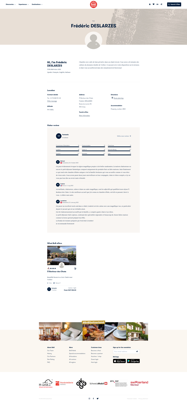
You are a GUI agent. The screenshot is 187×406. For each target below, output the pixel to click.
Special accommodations (77, 353)
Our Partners (51, 356)
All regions (72, 362)
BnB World (72, 350)
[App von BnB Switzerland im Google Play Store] (133, 361)
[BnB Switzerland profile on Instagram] (89, 399)
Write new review (123, 136)
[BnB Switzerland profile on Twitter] (97, 399)
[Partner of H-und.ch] (75, 268)
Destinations (36, 4)
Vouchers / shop (96, 356)
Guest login (94, 359)
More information (84, 115)
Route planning (118, 98)
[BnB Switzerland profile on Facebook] (93, 399)
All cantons (72, 359)
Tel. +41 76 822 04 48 (54, 98)
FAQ (48, 362)
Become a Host (96, 350)
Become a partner (97, 353)
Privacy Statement (143, 398)
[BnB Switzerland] (93, 4)
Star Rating (50, 359)
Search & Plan (175, 4)
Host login (94, 362)
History (49, 353)
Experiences (23, 4)
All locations (73, 356)
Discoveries (10, 4)
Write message (52, 101)
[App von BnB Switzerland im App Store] (119, 361)
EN (157, 4)
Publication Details (132, 398)
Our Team (50, 350)
